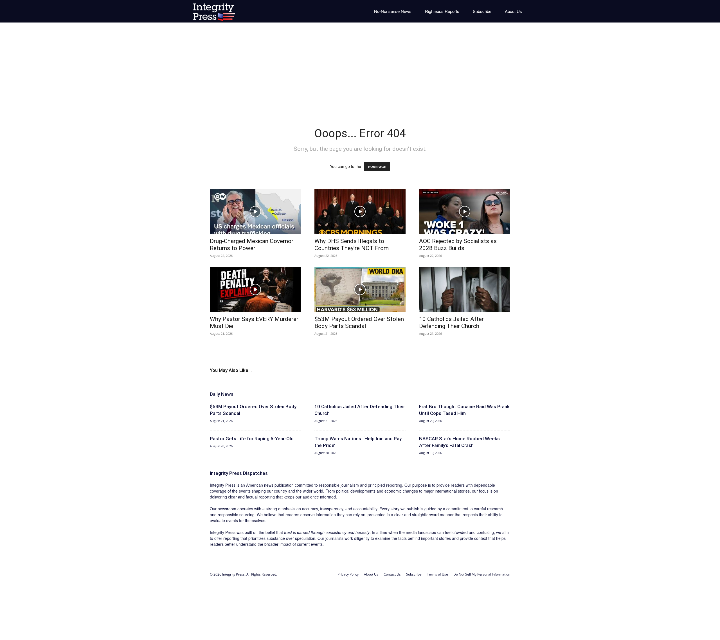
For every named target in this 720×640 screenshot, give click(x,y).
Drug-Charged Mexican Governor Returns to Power (251, 244)
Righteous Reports (442, 11)
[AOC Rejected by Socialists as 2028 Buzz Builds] (464, 211)
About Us (513, 11)
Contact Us (392, 574)
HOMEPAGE (377, 167)
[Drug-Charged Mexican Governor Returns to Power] (255, 211)
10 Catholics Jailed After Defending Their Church (451, 322)
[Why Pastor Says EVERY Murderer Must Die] (255, 289)
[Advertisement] (360, 70)
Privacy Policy (348, 574)
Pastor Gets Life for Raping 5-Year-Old (252, 438)
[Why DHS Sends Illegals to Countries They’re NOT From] (360, 211)
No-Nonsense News (392, 11)
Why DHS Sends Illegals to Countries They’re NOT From (351, 244)
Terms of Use (437, 574)
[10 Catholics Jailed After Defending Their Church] (464, 289)
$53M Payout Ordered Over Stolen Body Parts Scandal (359, 322)
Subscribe (482, 11)
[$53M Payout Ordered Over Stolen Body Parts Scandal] (360, 289)
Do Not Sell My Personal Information (481, 574)
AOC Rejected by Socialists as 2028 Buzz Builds (458, 244)
